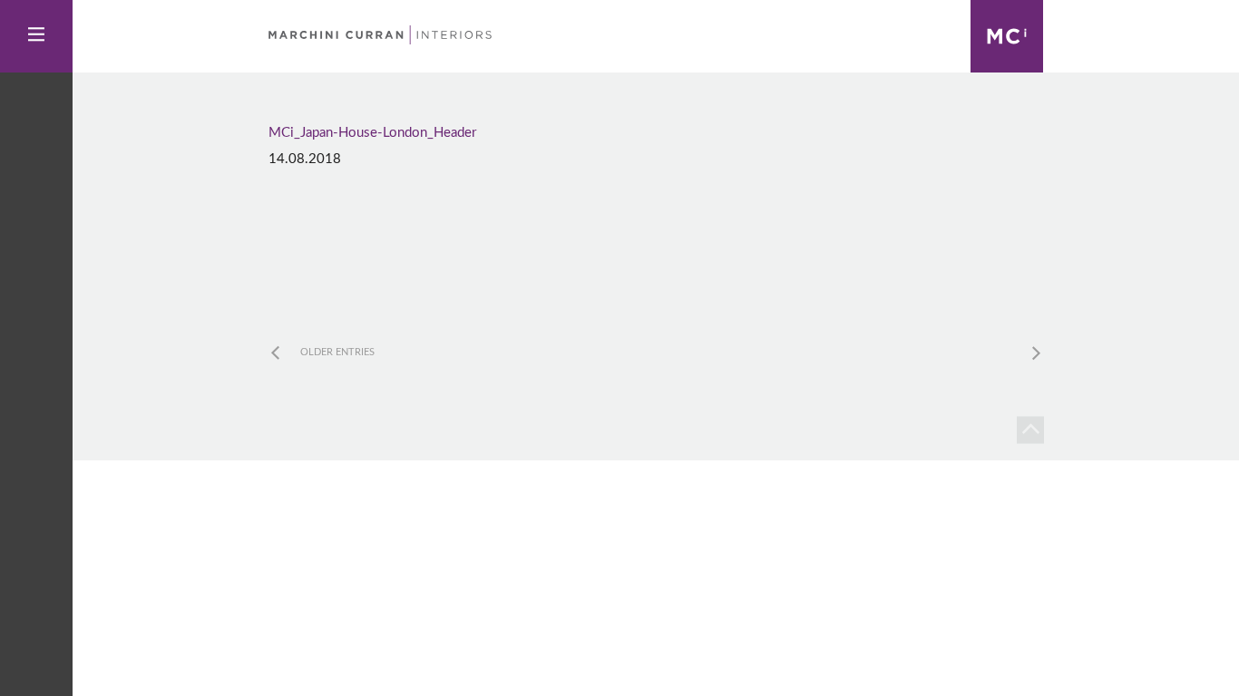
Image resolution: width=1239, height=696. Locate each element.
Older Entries (337, 352)
